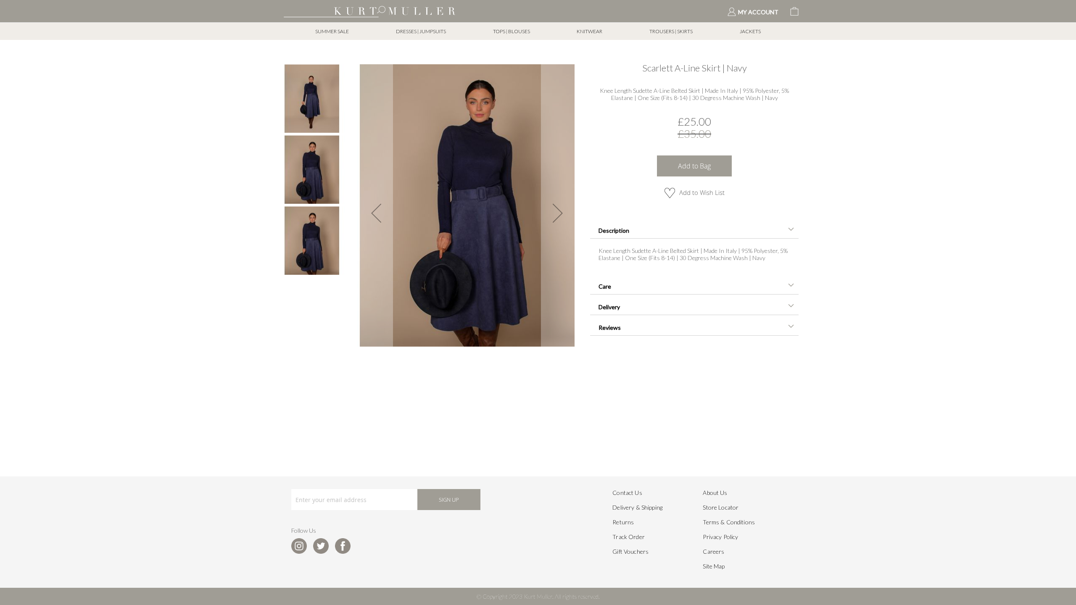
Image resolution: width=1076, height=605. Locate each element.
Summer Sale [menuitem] (332, 31)
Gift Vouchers (630, 551)
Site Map (714, 566)
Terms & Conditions (729, 522)
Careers (713, 551)
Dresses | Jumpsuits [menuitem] (421, 31)
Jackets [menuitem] (750, 31)
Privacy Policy (720, 536)
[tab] (694, 229)
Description (614, 230)
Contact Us (627, 492)
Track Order (628, 536)
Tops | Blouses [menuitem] (511, 31)
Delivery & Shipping (637, 507)
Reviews (610, 327)
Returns (623, 522)
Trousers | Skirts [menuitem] (671, 31)
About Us (715, 492)
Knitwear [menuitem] (589, 31)
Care (605, 286)
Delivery (609, 306)
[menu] (538, 31)
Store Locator (720, 507)
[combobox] (331, 10)
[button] (376, 212)
